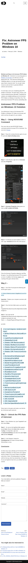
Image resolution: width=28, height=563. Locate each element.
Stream (8, 130)
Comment (4, 504)
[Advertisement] (14, 24)
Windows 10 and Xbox (6, 77)
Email (3, 491)
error (6, 468)
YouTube (3, 57)
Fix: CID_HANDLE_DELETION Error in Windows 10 (14, 556)
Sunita (5, 51)
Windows (20, 51)
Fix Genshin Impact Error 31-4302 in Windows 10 (13, 550)
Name (3, 485)
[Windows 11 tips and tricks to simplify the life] (3, 3)
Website (3, 498)
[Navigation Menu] (25, 3)
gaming (12, 468)
